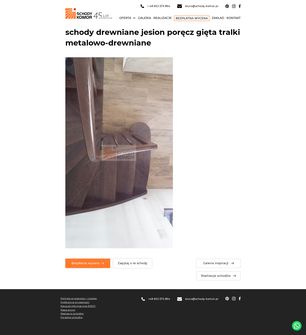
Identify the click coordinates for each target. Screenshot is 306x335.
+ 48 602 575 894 (158, 6)
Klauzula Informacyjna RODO (78, 306)
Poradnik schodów (72, 317)
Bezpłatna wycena (192, 18)
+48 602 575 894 (159, 298)
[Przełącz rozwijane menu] (134, 18)
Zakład (218, 18)
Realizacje (162, 18)
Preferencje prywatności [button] (75, 302)
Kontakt (233, 18)
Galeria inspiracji (216, 263)
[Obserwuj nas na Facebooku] (240, 6)
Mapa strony (68, 310)
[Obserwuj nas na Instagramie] (234, 6)
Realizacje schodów (216, 276)
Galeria (144, 18)
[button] (297, 326)
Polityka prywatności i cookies (79, 298)
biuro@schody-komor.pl (201, 6)
